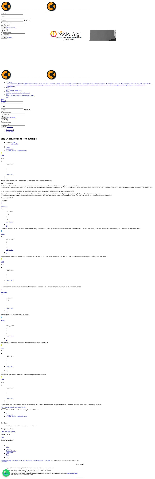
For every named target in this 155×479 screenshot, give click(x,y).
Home (7, 454)
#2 (6, 226)
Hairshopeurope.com (72, 473)
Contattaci (8, 449)
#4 (6, 284)
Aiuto (7, 453)
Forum (8, 431)
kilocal (2, 234)
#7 (6, 370)
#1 (6, 178)
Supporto (13, 431)
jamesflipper (4, 206)
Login (2, 437)
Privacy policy (9, 452)
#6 (6, 340)
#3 (6, 253)
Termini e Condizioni (11, 450)
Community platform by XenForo (16, 460)
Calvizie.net (4, 431)
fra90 (14, 142)
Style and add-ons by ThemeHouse (41, 460)
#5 (6, 312)
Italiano (7, 447)
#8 (6, 402)
